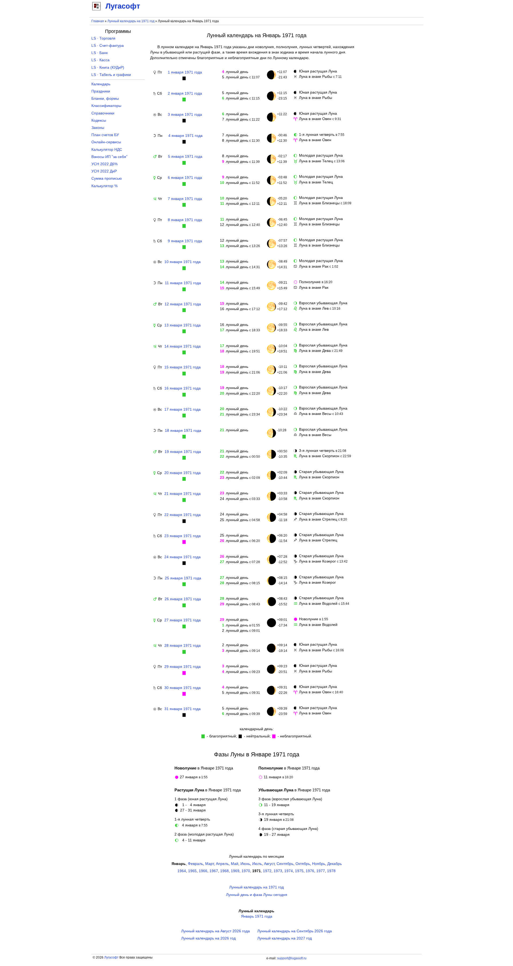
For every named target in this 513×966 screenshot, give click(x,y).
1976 (310, 871)
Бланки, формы (105, 99)
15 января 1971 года (182, 367)
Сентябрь (285, 864)
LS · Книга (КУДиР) (107, 68)
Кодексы (98, 120)
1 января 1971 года (185, 72)
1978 (331, 871)
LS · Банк (99, 53)
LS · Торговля (103, 38)
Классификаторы (106, 106)
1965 (192, 871)
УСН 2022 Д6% (104, 164)
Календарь (100, 84)
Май (234, 864)
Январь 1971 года (256, 916)
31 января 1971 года (182, 709)
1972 (267, 871)
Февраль (195, 864)
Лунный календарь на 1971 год (130, 21)
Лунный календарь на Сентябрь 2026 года (294, 931)
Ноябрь (318, 864)
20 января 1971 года (182, 473)
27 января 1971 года (182, 620)
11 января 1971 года (183, 283)
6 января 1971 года (185, 178)
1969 (235, 871)
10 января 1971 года (182, 262)
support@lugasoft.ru (291, 958)
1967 (213, 871)
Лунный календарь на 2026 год (208, 938)
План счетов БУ (105, 135)
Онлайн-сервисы (106, 142)
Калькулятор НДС (106, 150)
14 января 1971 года (182, 346)
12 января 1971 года (183, 304)
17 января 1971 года (182, 409)
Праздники (100, 91)
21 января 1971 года (182, 494)
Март (209, 864)
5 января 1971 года (185, 157)
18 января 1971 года (183, 431)
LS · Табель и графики (111, 75)
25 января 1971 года (183, 578)
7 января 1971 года (185, 199)
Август (269, 864)
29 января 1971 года (182, 667)
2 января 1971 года (185, 93)
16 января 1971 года (182, 388)
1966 (203, 871)
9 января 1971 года (185, 241)
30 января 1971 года (182, 688)
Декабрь (334, 864)
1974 (288, 871)
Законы (97, 128)
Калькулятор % (104, 186)
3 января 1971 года (185, 115)
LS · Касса (100, 60)
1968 (224, 871)
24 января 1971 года (182, 557)
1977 (320, 871)
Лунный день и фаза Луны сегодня (256, 895)
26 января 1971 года (183, 599)
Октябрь (303, 864)
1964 (181, 871)
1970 (246, 871)
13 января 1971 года (182, 325)
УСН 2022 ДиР (104, 171)
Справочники (102, 113)
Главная (97, 21)
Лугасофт (111, 957)
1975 (299, 871)
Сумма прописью (106, 178)
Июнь (245, 864)
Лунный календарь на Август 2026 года (215, 931)
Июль (257, 864)
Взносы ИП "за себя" (109, 157)
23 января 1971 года (182, 536)
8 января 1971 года (185, 220)
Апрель (222, 864)
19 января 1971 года (183, 452)
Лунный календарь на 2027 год (284, 938)
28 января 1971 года (182, 646)
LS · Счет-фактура (107, 46)
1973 (278, 871)
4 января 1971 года (185, 136)
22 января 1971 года (182, 515)
